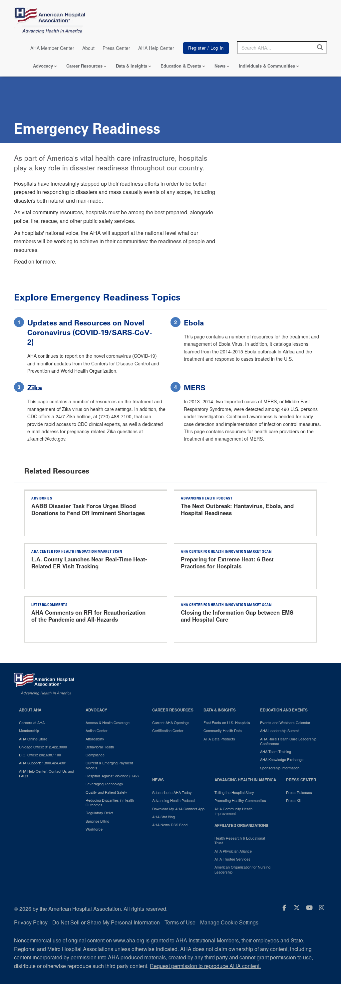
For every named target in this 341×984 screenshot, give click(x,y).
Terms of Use (180, 922)
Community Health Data (222, 730)
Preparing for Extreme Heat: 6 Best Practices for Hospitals (227, 562)
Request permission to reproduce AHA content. (205, 966)
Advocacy (43, 66)
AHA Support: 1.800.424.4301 (43, 762)
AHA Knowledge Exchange (281, 759)
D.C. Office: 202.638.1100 (40, 754)
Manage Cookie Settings (229, 922)
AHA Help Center (156, 48)
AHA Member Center (52, 48)
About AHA (30, 710)
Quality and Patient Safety (106, 792)
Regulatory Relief (99, 812)
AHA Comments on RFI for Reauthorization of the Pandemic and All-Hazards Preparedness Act (88, 619)
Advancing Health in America (245, 780)
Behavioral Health (100, 746)
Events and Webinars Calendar (285, 722)
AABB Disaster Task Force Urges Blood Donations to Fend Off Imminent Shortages (88, 509)
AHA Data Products (219, 738)
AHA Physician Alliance (233, 851)
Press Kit (293, 800)
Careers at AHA (32, 722)
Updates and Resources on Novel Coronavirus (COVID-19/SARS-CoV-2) (89, 332)
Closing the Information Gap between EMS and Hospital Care (237, 616)
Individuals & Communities (267, 66)
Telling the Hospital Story (234, 792)
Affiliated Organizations (241, 825)
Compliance (95, 754)
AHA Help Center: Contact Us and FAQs (46, 773)
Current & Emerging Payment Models (109, 765)
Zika (34, 387)
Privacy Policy (31, 922)
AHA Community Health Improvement (233, 811)
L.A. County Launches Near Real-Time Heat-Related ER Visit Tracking (89, 562)
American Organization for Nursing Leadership (242, 869)
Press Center (116, 48)
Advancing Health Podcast (173, 800)
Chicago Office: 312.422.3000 (43, 746)
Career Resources (84, 66)
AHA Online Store (33, 738)
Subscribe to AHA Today (172, 792)
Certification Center (167, 730)
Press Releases (299, 792)
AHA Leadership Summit (279, 730)
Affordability (95, 738)
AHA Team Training (275, 751)
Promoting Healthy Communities (240, 800)
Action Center (97, 730)
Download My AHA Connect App (178, 808)
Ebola (194, 322)
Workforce (94, 829)
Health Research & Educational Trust (239, 840)
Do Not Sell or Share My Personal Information (106, 922)
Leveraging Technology (104, 783)
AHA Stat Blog (163, 816)
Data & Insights (131, 66)
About (88, 48)
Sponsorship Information (279, 767)
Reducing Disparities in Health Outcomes (110, 802)
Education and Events (284, 710)
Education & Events (181, 66)
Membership (29, 730)
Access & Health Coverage (108, 722)
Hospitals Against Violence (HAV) (112, 775)
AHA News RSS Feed (169, 824)
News (219, 66)
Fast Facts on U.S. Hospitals (226, 722)
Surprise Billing (97, 821)
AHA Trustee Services (232, 859)
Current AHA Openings (170, 722)
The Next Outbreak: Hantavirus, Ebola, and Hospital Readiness (237, 509)
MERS (194, 387)
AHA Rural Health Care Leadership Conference (288, 741)
